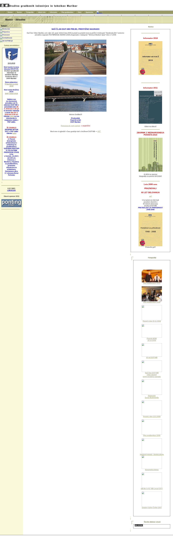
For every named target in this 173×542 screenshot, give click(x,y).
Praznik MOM (152, 338)
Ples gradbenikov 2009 (151, 302)
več (150, 196)
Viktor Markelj (152, 375)
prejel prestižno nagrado (152, 377)
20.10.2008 (152, 340)
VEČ (99, 131)
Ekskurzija (152, 396)
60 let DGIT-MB (151, 358)
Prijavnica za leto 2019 (11, 85)
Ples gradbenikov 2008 (151, 435)
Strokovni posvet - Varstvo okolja (152, 454)
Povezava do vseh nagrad (70, 126)
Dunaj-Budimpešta (152, 398)
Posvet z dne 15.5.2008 (151, 417)
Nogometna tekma (152, 470)
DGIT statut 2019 (11, 94)
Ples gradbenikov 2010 (151, 283)
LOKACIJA (11, 190)
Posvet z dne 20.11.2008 (152, 321)
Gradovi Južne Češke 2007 (152, 508)
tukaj (12, 116)
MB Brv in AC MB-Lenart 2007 (152, 489)
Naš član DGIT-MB (152, 373)
